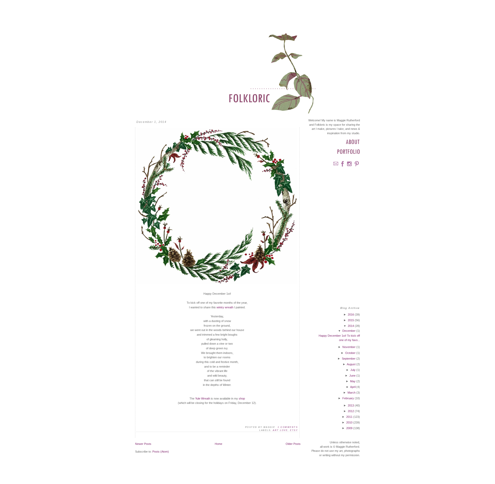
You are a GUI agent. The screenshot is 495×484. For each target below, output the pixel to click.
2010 (349, 422)
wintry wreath (225, 307)
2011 (349, 416)
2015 (351, 320)
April (353, 386)
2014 (351, 325)
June (352, 375)
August (351, 364)
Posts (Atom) (160, 451)
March (352, 392)
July (353, 369)
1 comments (288, 427)
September (349, 358)
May (353, 381)
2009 (349, 428)
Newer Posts (143, 443)
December (349, 330)
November (349, 347)
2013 (351, 405)
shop (242, 398)
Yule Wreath (202, 398)
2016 (351, 314)
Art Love (280, 430)
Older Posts (293, 443)
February (348, 398)
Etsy (294, 430)
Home (218, 443)
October (350, 352)
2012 (351, 411)
